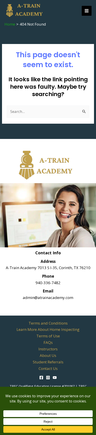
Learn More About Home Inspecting (48, 329)
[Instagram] (48, 378)
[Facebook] (41, 378)
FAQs (48, 342)
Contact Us (48, 368)
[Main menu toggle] (87, 11)
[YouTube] (55, 378)
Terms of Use (48, 335)
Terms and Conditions (48, 323)
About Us (48, 355)
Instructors (48, 349)
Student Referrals (48, 362)
